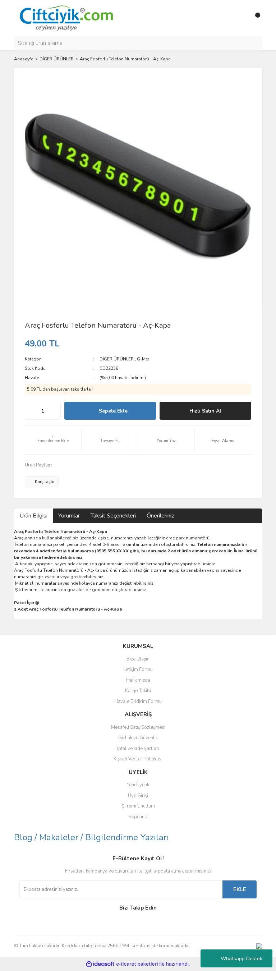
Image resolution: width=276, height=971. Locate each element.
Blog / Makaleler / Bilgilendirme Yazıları (91, 837)
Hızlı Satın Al (205, 411)
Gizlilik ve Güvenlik (138, 738)
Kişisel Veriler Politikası (138, 759)
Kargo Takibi (138, 690)
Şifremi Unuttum (138, 806)
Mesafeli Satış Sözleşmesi (138, 727)
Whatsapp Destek (241, 958)
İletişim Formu (138, 669)
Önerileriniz (160, 516)
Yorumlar (69, 516)
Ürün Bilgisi (33, 516)
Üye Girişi (138, 795)
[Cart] (255, 18)
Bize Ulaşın (138, 659)
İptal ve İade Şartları (138, 748)
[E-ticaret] (137, 964)
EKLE (239, 889)
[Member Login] (240, 18)
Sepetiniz (138, 817)
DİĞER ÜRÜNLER (117, 359)
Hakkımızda (138, 680)
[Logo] (66, 17)
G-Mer (143, 359)
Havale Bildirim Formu (138, 701)
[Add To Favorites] (53, 440)
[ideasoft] (100, 964)
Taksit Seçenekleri (113, 516)
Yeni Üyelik (138, 785)
